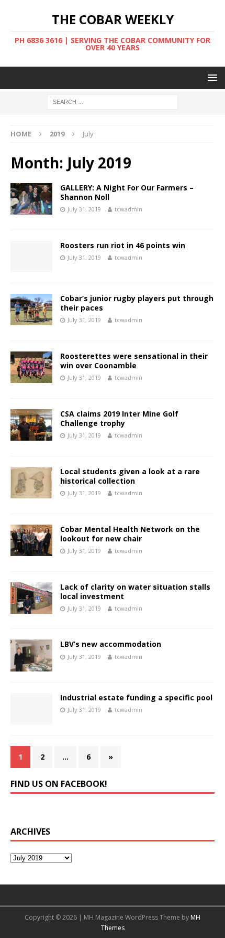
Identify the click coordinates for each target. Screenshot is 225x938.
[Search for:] (112, 101)
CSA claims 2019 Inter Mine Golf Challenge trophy (119, 418)
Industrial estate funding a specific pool (136, 697)
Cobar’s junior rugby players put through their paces (136, 303)
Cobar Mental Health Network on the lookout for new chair (130, 533)
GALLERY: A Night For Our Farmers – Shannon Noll (127, 192)
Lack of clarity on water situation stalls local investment (135, 591)
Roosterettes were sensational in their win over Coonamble (134, 360)
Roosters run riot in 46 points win (122, 245)
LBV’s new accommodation (110, 644)
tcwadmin (128, 209)
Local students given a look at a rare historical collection (130, 476)
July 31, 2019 (84, 209)
